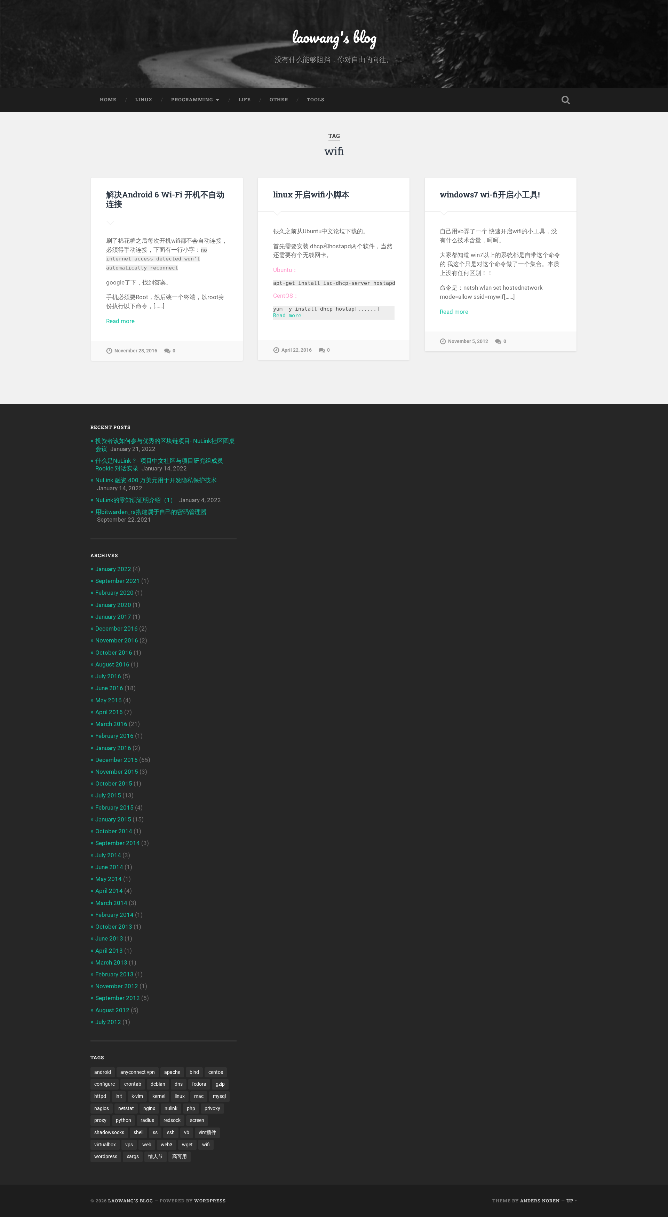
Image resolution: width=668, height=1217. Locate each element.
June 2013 (109, 938)
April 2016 (109, 712)
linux (180, 1096)
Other (279, 99)
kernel (158, 1096)
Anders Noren (540, 1200)
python (123, 1120)
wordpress (105, 1156)
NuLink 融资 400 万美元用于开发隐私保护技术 (156, 480)
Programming (192, 99)
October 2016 (113, 652)
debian (158, 1084)
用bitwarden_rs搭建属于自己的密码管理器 (151, 511)
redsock (172, 1120)
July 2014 (108, 855)
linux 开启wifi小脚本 (311, 194)
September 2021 (117, 580)
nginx (149, 1108)
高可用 (179, 1156)
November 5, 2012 (468, 341)
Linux (143, 99)
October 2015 (113, 783)
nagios (101, 1108)
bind (194, 1072)
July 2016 (108, 676)
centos (215, 1072)
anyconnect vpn (137, 1072)
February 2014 (114, 914)
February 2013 (114, 974)
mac (199, 1096)
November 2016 (116, 640)
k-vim (137, 1096)
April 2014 (109, 890)
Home (108, 99)
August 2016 (112, 664)
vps (129, 1144)
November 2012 (116, 986)
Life (245, 99)
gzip (220, 1084)
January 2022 (113, 568)
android (102, 1072)
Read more (120, 321)
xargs (133, 1156)
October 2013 (113, 926)
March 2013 (111, 962)
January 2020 (113, 604)
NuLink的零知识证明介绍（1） (135, 500)
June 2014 (109, 867)
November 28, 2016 (135, 351)
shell (138, 1132)
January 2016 (113, 747)
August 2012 (112, 1010)
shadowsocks (109, 1132)
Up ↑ (572, 1200)
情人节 (155, 1156)
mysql (219, 1096)
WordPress (210, 1200)
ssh (171, 1132)
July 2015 (108, 795)
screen (197, 1120)
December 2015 (116, 759)
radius (147, 1120)
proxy (100, 1120)
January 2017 (113, 616)
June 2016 (109, 688)
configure (104, 1084)
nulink (171, 1108)
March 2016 (111, 723)
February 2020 (114, 592)
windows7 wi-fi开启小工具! (490, 194)
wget (187, 1144)
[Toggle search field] (566, 100)
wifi (206, 1144)
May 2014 (108, 878)
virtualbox (105, 1144)
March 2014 (111, 902)
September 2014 (117, 843)
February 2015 (114, 807)
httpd (100, 1096)
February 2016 (114, 735)
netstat (126, 1108)
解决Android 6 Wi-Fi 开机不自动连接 (165, 199)
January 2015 (113, 819)
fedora (199, 1084)
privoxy (212, 1108)
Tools (315, 99)
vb (186, 1132)
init (119, 1096)
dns (179, 1084)
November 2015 (116, 771)
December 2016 (116, 628)
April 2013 (109, 950)
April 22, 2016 (296, 350)
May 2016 (108, 700)
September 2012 (117, 997)
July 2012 (108, 1022)
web (146, 1144)
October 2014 (113, 831)
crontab (132, 1084)
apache (172, 1072)
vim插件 (207, 1132)
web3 (167, 1144)
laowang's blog (334, 36)
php (191, 1108)
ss (155, 1132)
